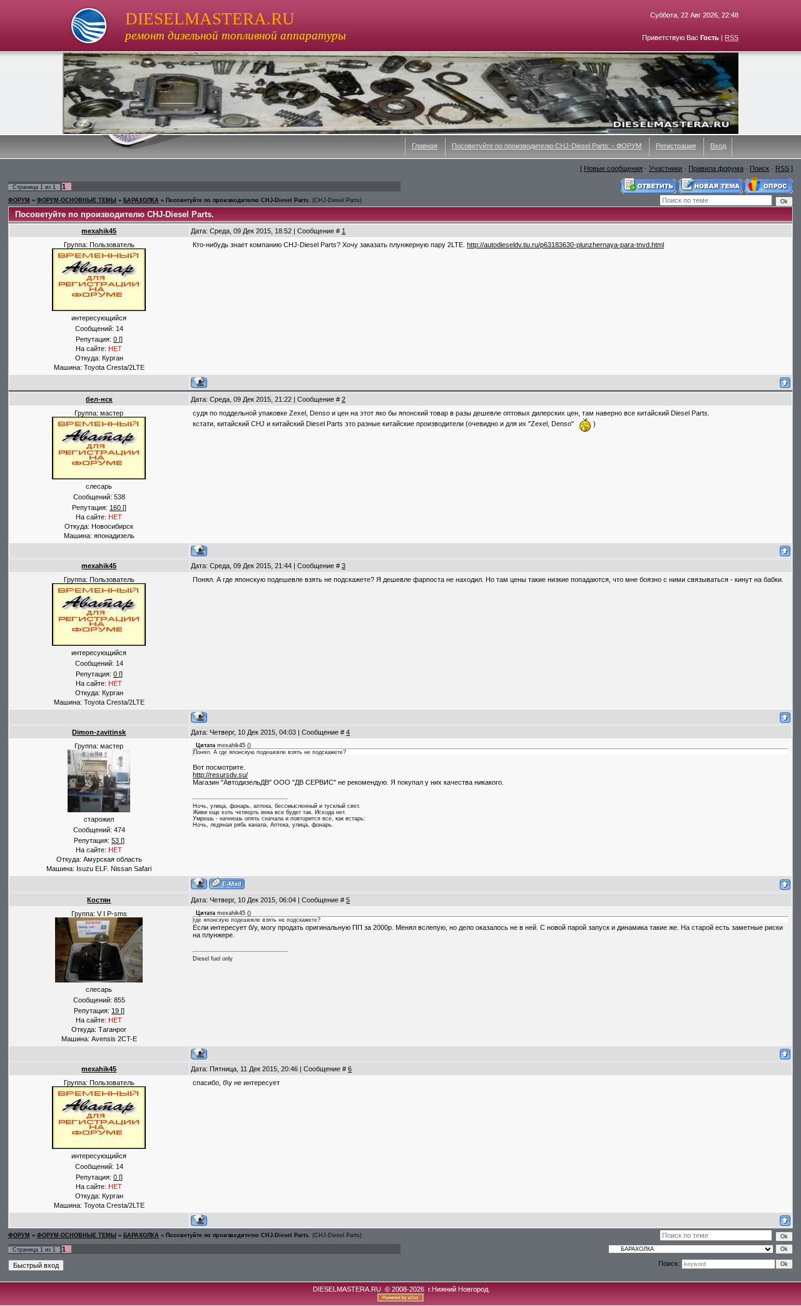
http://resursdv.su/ (220, 774)
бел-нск (99, 399)
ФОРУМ (19, 200)
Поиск (759, 168)
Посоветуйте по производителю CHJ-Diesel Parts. (238, 200)
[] (118, 339)
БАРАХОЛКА (141, 200)
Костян (99, 900)
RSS (731, 37)
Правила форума (715, 168)
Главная (424, 146)
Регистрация (676, 146)
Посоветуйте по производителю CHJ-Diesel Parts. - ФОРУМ (546, 146)
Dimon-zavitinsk (99, 732)
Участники (665, 168)
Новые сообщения (613, 168)
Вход (718, 146)
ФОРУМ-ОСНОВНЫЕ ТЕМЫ (76, 200)
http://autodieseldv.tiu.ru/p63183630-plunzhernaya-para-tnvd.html (565, 244)
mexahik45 (98, 231)
